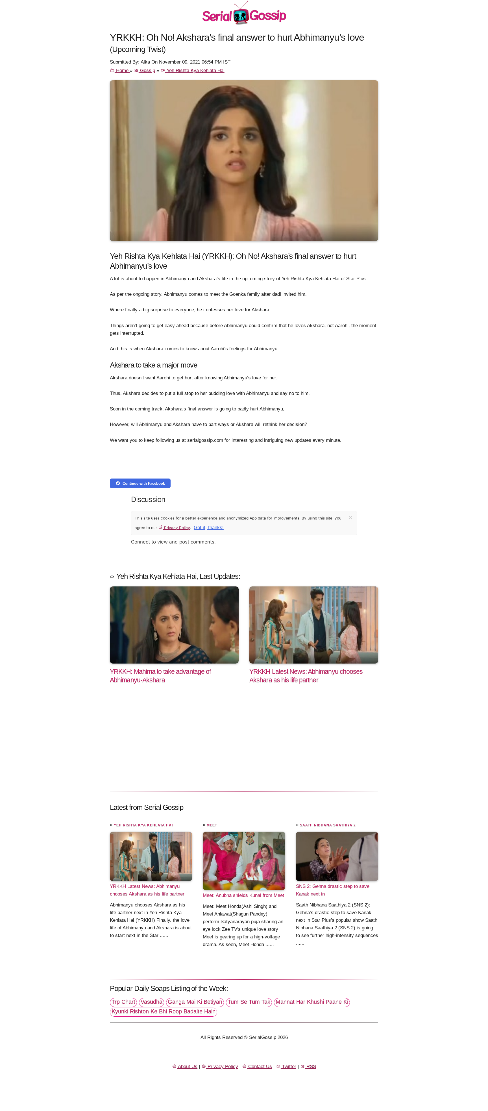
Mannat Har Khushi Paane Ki (312, 1002)
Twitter (288, 1066)
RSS (310, 1066)
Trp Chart (123, 1002)
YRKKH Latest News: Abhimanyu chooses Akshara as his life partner (147, 890)
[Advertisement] (244, 743)
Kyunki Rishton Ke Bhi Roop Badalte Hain (163, 1011)
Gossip (147, 70)
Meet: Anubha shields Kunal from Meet (243, 895)
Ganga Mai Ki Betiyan (195, 1002)
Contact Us (259, 1066)
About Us (187, 1066)
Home (122, 70)
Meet (212, 825)
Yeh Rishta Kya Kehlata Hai (195, 70)
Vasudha (151, 1002)
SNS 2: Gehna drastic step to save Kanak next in (332, 890)
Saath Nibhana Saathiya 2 (328, 825)
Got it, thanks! (209, 527)
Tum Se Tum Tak (249, 1002)
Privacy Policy (176, 527)
